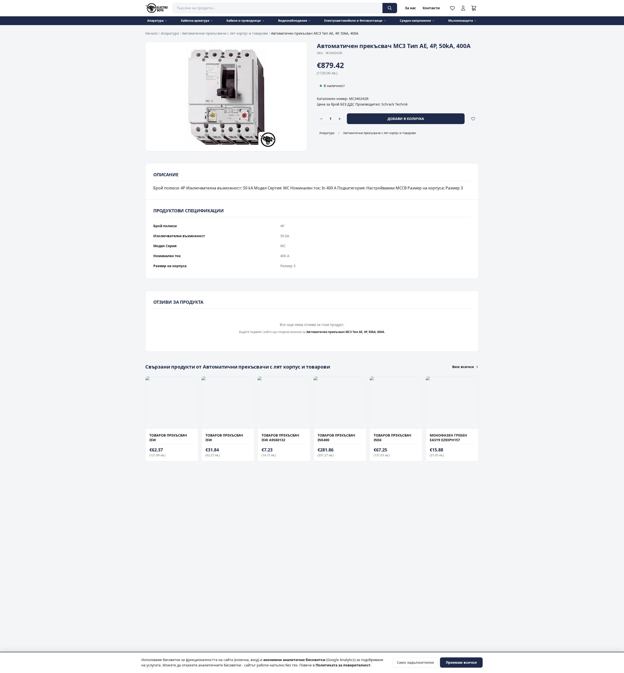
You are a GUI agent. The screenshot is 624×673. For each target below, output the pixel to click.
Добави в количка (406, 118)
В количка (169, 424)
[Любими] (452, 8)
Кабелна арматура (195, 21)
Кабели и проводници (243, 21)
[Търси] (389, 8)
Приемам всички (461, 662)
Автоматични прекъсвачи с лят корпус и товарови (225, 33)
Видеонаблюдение (292, 21)
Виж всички (463, 366)
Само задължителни (415, 662)
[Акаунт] (463, 8)
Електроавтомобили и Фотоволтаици (353, 21)
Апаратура (155, 21)
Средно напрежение (415, 21)
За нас (410, 8)
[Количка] (474, 8)
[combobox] (277, 8)
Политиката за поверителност (343, 665)
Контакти (431, 8)
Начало (151, 33)
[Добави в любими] (473, 118)
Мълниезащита (460, 21)
